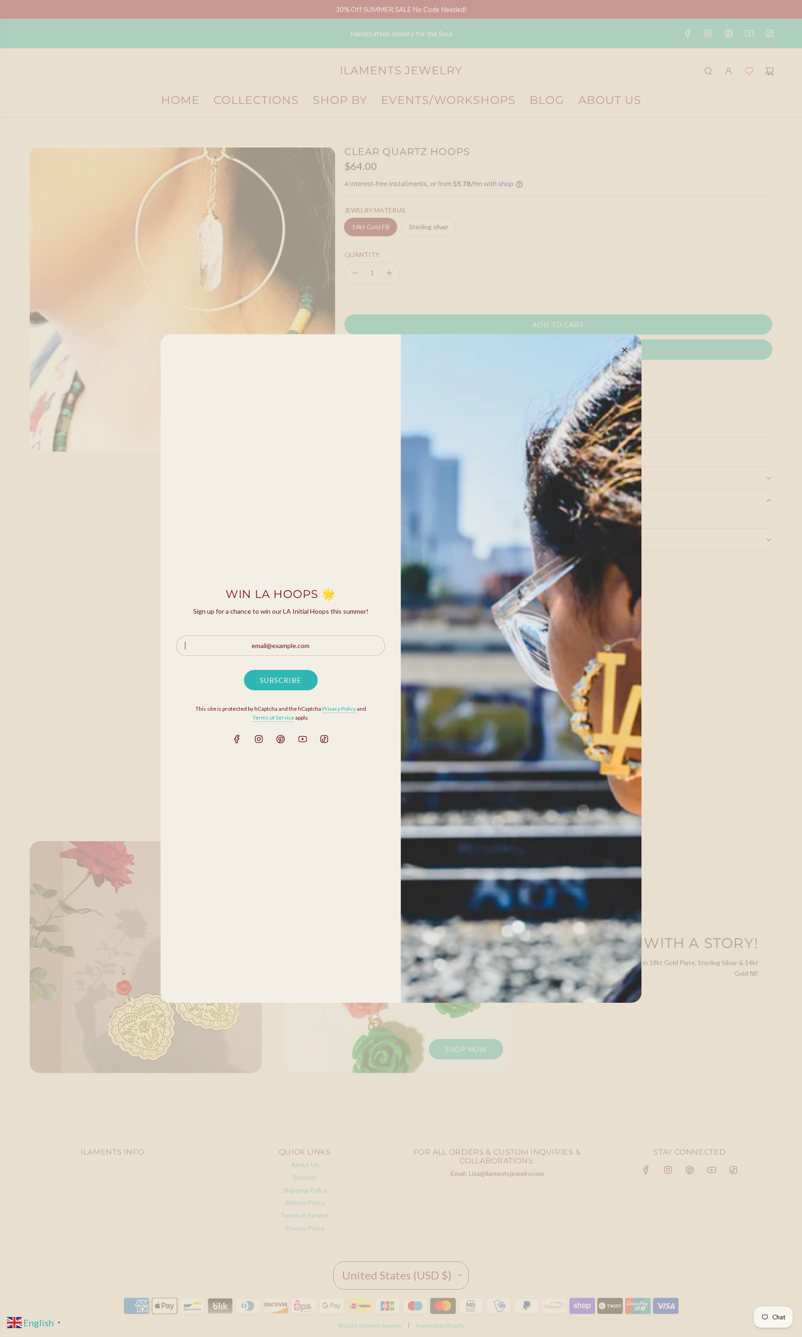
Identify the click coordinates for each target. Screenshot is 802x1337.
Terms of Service (273, 717)
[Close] (624, 350)
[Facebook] (237, 739)
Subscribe (280, 680)
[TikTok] (324, 739)
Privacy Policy (339, 708)
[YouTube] (302, 739)
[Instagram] (259, 739)
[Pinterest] (281, 739)
